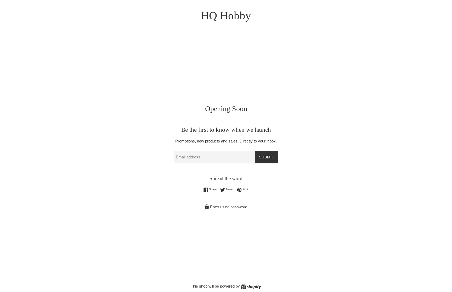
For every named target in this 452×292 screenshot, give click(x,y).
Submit (266, 157)
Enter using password (228, 207)
